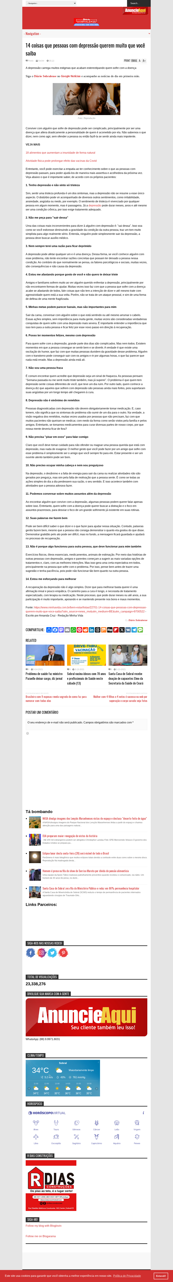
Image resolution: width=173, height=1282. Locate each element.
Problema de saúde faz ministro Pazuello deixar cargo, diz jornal (44, 676)
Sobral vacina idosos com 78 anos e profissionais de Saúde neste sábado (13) (86, 678)
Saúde (41, 61)
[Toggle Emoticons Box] (27, 733)
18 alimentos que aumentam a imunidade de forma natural (60, 152)
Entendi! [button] (161, 1276)
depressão (95, 205)
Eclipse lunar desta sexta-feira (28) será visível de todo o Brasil (76, 853)
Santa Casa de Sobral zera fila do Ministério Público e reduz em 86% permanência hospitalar (91, 888)
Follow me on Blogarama (41, 1236)
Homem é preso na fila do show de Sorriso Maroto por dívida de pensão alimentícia (86, 871)
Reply (30, 61)
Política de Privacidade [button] (127, 1275)
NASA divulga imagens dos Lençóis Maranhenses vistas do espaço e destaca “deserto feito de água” (95, 818)
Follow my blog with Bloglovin (43, 1225)
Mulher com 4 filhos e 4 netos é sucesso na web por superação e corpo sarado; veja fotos (120, 699)
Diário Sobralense (45, 76)
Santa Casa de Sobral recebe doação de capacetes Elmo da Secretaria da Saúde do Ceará (125, 678)
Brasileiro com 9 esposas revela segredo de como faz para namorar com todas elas (56, 699)
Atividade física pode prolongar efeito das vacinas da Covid (61, 160)
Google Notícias (71, 76)
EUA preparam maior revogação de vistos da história (70, 836)
